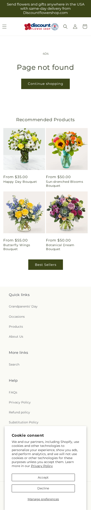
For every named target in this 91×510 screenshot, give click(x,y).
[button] (65, 26)
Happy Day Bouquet (20, 182)
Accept (43, 477)
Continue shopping (45, 84)
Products (16, 327)
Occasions (17, 317)
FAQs (13, 392)
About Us (16, 337)
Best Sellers (45, 265)
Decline (43, 488)
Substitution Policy (23, 422)
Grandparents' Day (23, 306)
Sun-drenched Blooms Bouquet (64, 184)
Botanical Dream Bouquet (60, 247)
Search (14, 364)
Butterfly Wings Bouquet (16, 247)
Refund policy (19, 412)
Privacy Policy (42, 466)
